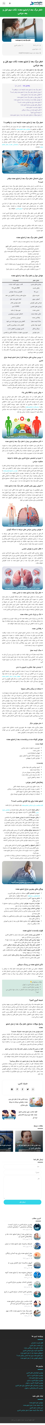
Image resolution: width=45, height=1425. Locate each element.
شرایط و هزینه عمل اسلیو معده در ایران (18, 1243)
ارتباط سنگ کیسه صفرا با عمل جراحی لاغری (30, 1410)
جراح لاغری (19, 208)
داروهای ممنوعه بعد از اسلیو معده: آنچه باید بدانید (18, 1273)
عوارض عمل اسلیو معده (23, 129)
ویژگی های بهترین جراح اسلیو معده (31, 105)
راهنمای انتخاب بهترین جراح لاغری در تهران (19, 1283)
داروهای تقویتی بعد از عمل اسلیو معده (32, 1358)
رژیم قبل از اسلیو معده (32, 407)
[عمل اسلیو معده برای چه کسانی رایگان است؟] (37, 1256)
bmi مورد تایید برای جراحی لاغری (33, 1350)
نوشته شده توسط (29, 53)
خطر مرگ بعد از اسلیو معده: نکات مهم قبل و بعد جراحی (19, 1312)
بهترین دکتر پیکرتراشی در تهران (34, 1388)
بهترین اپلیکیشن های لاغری (34, 1373)
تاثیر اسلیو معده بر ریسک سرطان (32, 110)
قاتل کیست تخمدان (37, 1343)
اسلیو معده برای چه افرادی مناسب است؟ (30, 102)
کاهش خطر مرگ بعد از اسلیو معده (31, 95)
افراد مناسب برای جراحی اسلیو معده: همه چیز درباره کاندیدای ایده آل (19, 1302)
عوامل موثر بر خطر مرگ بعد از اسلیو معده (29, 97)
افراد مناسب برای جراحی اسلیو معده (32, 805)
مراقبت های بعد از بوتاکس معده (33, 1348)
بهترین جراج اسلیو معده (36, 1378)
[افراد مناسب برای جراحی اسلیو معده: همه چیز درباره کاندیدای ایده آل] (37, 1304)
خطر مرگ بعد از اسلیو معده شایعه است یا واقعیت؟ (27, 90)
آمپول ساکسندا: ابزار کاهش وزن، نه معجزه (20, 1264)
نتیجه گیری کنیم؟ (36, 112)
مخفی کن (18, 86)
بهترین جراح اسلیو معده (10, 471)
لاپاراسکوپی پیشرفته (34, 896)
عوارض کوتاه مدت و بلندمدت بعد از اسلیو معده (28, 100)
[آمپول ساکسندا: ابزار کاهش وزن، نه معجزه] (37, 1265)
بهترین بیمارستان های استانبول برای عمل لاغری (29, 1385)
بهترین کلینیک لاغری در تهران (34, 1383)
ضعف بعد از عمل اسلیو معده (11, 676)
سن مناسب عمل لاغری (36, 1345)
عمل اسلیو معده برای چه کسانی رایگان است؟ (19, 1254)
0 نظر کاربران (35, 49)
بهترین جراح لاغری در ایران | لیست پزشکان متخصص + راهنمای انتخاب (19, 1225)
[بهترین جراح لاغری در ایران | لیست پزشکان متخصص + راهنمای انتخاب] (37, 1227)
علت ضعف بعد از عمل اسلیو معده (33, 1405)
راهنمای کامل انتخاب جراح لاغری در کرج (18, 1291)
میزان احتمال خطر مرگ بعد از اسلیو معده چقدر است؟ (26, 92)
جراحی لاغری (17, 45)
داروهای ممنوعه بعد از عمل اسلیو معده (32, 1353)
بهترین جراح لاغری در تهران (30, 984)
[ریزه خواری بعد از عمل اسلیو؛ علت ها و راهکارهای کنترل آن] (37, 1236)
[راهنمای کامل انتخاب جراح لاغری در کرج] (37, 1294)
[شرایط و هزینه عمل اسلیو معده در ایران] (37, 1246)
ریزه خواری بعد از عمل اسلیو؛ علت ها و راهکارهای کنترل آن (18, 1235)
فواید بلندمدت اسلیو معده (34, 107)
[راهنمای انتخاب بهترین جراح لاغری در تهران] (37, 1284)
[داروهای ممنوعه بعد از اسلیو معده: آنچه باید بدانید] (37, 1275)
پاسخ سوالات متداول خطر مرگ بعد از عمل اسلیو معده (26, 115)
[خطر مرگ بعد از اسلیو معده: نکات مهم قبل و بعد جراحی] (37, 1313)
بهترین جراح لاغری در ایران (31, 987)
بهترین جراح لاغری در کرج (35, 1375)
